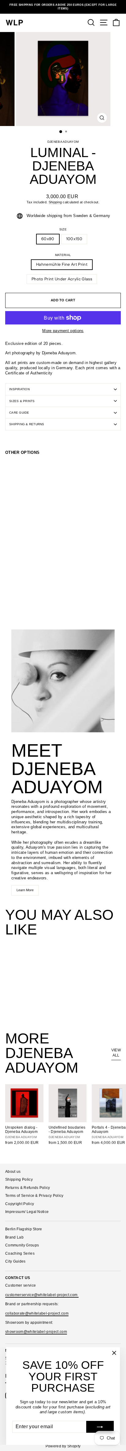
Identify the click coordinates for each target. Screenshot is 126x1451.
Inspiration (19, 389)
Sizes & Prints (22, 401)
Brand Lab (14, 1237)
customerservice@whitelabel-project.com (42, 1295)
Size (63, 229)
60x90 (47, 239)
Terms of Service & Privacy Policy (34, 1195)
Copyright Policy (19, 1204)
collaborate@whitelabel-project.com (37, 1313)
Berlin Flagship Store (23, 1229)
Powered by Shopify (63, 1446)
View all (116, 1052)
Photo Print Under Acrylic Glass (61, 279)
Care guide (19, 412)
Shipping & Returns (26, 424)
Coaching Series (20, 1253)
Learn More (25, 890)
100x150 (74, 239)
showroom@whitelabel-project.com (36, 1332)
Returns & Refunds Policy (27, 1188)
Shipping (55, 202)
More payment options (62, 330)
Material (63, 255)
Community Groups (22, 1245)
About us (13, 1171)
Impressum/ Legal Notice (27, 1212)
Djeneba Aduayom (63, 141)
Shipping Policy (19, 1179)
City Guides (15, 1261)
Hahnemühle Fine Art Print (61, 264)
